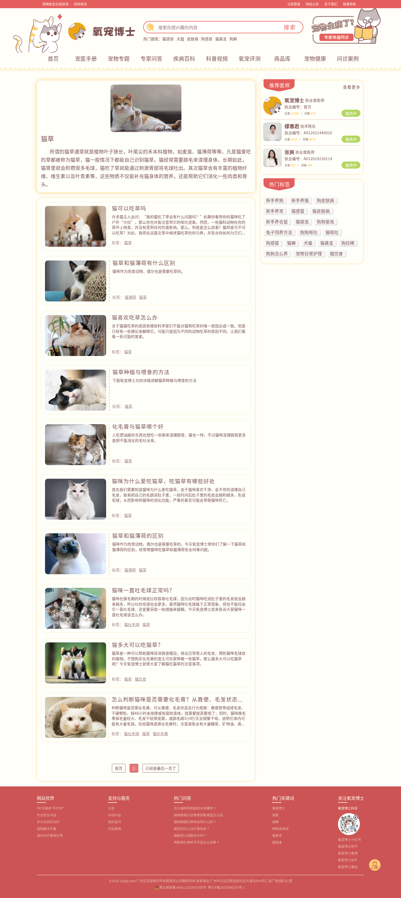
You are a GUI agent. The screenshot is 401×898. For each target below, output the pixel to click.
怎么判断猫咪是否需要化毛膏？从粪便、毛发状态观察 (177, 701)
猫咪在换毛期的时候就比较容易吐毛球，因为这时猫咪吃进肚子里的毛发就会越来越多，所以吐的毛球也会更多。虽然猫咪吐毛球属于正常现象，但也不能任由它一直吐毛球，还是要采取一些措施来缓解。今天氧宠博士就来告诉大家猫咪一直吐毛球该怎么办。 (179, 606)
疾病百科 (184, 58)
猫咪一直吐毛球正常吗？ (143, 590)
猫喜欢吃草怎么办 (135, 317)
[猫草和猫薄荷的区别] (75, 553)
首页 (53, 58)
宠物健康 (315, 58)
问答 (309, 113)
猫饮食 (140, 679)
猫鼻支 (221, 38)
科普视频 (217, 58)
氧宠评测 (250, 58)
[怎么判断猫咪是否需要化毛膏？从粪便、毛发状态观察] (75, 716)
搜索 (290, 27)
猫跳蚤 (277, 842)
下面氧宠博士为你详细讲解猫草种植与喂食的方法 (154, 380)
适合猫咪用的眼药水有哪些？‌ (195, 808)
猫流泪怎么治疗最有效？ (192, 829)
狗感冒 (207, 38)
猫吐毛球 (131, 624)
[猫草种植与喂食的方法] (75, 389)
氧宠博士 (278, 808)
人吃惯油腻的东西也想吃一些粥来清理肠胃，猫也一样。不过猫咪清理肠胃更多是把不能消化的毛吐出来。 (179, 437)
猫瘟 (275, 815)
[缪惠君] (272, 131)
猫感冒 (168, 38)
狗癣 (233, 38)
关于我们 (330, 4)
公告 (111, 808)
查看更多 (351, 87)
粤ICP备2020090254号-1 (226, 887)
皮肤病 (192, 38)
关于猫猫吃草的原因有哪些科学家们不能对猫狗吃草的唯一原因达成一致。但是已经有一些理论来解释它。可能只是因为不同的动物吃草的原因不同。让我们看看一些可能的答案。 (179, 331)
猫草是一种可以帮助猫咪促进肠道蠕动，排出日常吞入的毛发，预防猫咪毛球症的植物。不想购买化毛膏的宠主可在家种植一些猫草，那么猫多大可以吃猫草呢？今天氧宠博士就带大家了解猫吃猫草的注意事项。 (179, 658)
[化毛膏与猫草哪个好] (75, 444)
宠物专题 (119, 58)
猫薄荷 (130, 297)
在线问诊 (114, 815)
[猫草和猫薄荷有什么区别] (75, 280)
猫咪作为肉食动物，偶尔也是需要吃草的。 (148, 271)
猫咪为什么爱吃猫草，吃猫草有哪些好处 (163, 481)
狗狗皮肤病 (280, 829)
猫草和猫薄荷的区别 (138, 536)
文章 (292, 113)
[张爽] (272, 157)
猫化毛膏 (160, 733)
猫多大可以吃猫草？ (137, 645)
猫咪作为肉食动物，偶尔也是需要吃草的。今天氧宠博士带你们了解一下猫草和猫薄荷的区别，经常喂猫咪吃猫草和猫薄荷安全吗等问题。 (179, 546)
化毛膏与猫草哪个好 (138, 426)
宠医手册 (86, 58)
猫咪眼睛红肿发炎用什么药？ (195, 822)
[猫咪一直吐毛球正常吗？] (75, 607)
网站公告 (312, 4)
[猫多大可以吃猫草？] (75, 662)
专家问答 (151, 58)
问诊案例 (348, 58)
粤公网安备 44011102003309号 (183, 887)
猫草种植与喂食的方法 (141, 372)
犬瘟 (180, 38)
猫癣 (275, 822)
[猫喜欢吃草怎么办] (75, 334)
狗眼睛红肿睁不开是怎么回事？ (197, 842)
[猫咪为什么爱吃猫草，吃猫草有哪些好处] (75, 498)
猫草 (128, 242)
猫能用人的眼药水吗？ (190, 835)
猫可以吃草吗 (129, 208)
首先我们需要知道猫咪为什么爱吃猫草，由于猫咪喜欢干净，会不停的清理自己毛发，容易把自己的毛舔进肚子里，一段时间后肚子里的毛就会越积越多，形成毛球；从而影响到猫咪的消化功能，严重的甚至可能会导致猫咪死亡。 (179, 495)
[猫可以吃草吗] (75, 225)
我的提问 (114, 822)
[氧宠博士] (272, 105)
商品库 (282, 58)
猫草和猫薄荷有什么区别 (143, 263)
